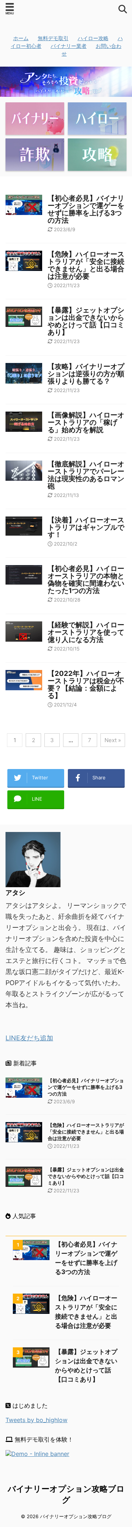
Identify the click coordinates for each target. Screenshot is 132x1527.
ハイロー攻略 (93, 38)
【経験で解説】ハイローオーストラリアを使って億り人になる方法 (86, 632)
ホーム (21, 38)
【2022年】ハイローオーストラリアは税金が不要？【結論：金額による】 (86, 684)
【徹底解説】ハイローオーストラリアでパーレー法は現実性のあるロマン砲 (86, 475)
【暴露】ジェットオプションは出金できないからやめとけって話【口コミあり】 (86, 321)
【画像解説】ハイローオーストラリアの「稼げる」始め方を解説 (86, 422)
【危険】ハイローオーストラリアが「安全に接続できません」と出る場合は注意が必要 (86, 265)
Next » (112, 740)
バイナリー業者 (69, 46)
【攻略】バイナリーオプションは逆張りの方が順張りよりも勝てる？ (86, 373)
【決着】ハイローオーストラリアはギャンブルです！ (86, 527)
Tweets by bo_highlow (36, 1420)
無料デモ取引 (53, 38)
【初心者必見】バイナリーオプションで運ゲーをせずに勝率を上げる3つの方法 (86, 209)
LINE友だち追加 (29, 1038)
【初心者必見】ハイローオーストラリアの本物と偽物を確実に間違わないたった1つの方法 (86, 579)
